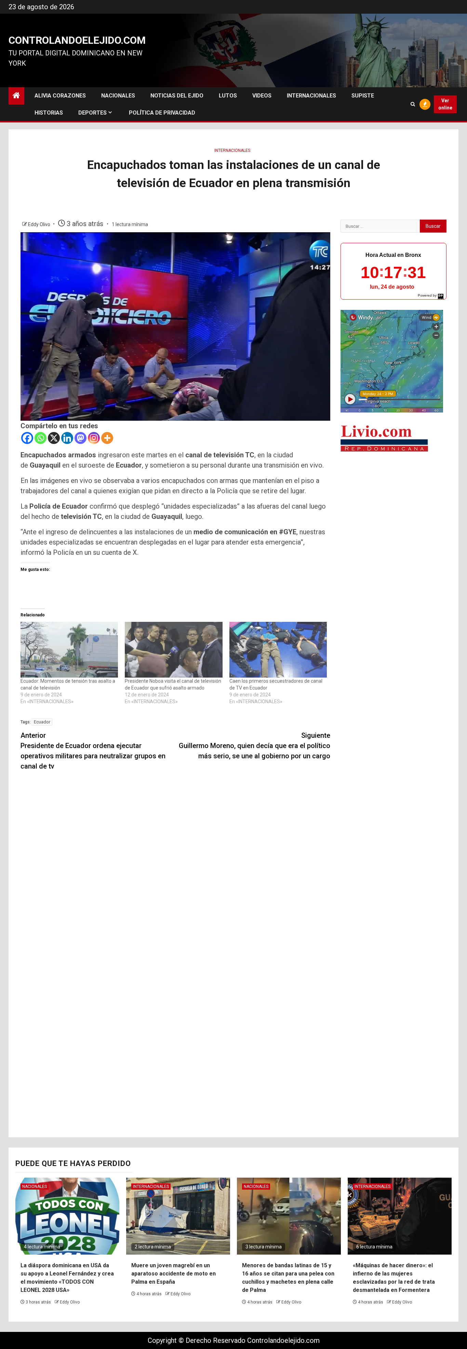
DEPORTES (92, 112)
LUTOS (228, 95)
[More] (107, 438)
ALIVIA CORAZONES (60, 95)
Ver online (445, 104)
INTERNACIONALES (311, 95)
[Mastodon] (80, 438)
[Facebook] (27, 438)
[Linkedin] (67, 438)
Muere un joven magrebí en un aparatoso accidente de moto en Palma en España (173, 1273)
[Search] (413, 104)
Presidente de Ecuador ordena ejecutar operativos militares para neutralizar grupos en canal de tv (93, 750)
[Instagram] (94, 438)
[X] (54, 438)
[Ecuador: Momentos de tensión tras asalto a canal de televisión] (69, 650)
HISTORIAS (49, 112)
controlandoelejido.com (77, 40)
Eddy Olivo (39, 224)
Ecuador (42, 721)
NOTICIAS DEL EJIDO (176, 95)
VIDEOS (261, 95)
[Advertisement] (393, 506)
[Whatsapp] (40, 438)
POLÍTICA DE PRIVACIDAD (162, 112)
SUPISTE (362, 95)
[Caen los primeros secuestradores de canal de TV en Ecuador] (278, 650)
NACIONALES (118, 95)
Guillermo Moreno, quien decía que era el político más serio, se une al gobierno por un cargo (254, 745)
